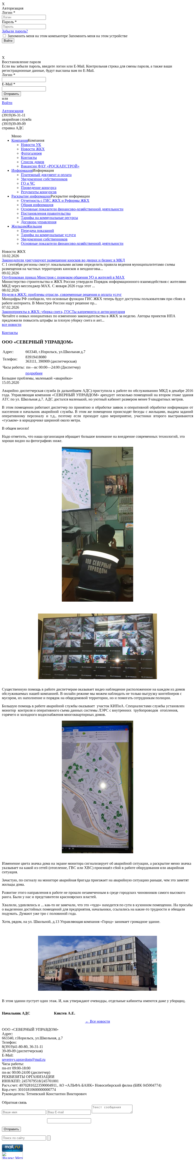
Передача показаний (37, 231)
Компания (19, 140)
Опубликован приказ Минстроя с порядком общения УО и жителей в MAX (63, 277)
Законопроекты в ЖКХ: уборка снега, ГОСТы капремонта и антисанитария (63, 312)
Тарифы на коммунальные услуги (48, 235)
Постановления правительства (46, 213)
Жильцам (19, 226)
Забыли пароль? (15, 31)
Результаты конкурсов (39, 192)
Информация (22, 170)
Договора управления (38, 222)
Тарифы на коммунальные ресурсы (49, 218)
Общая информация (37, 205)
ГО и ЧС (28, 183)
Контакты (29, 158)
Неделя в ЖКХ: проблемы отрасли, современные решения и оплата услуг (62, 294)
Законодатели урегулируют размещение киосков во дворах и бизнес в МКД (63, 260)
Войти (7, 103)
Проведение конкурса (38, 188)
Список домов (32, 162)
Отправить (11, 1129)
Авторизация (12, 111)
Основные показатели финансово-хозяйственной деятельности (72, 209)
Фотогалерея (31, 153)
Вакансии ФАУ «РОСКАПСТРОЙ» (50, 166)
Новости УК (31, 145)
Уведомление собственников (44, 179)
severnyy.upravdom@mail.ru (23, 1059)
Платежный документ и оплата (46, 175)
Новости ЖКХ (33, 149)
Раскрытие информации (31, 196)
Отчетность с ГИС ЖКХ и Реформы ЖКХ (55, 200)
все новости (11, 325)
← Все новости (97, 1021)
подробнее (34, 373)
